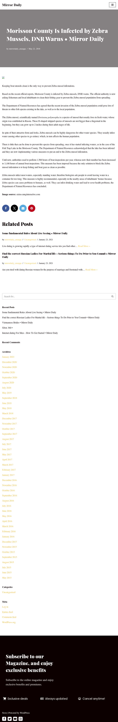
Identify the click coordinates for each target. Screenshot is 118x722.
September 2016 (9, 495)
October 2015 (8, 551)
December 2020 (9, 361)
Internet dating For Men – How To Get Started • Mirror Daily (30, 332)
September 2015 (9, 556)
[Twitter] (14, 208)
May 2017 (7, 454)
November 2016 (9, 485)
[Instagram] (21, 719)
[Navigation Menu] (112, 4)
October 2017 (8, 428)
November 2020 (9, 366)
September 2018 (9, 397)
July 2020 (6, 387)
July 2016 (6, 505)
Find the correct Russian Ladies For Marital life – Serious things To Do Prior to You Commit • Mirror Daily (51, 317)
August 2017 (8, 438)
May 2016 (7, 515)
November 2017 (9, 423)
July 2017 (6, 444)
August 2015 (8, 562)
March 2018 (7, 413)
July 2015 (6, 567)
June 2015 (7, 572)
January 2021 (8, 356)
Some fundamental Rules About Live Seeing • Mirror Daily (34, 233)
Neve (4, 712)
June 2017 (7, 449)
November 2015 (9, 546)
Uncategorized (30, 239)
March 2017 (7, 464)
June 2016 (7, 510)
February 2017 (9, 469)
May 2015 (7, 577)
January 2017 (8, 474)
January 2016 (8, 536)
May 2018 (7, 408)
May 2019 (7, 392)
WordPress (25, 712)
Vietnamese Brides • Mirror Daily (17, 322)
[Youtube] (15, 719)
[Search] (112, 296)
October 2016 (8, 490)
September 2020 (9, 377)
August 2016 (8, 500)
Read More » (84, 245)
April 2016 (7, 521)
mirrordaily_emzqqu (17, 48)
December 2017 (9, 418)
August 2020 (8, 382)
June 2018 (7, 403)
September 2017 (9, 433)
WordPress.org (9, 622)
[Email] (23, 208)
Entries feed (7, 611)
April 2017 (7, 459)
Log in (5, 606)
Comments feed (9, 616)
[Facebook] (5, 208)
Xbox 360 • (7, 327)
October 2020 (8, 372)
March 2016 (7, 526)
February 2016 (9, 531)
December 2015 (9, 541)
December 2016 (9, 480)
